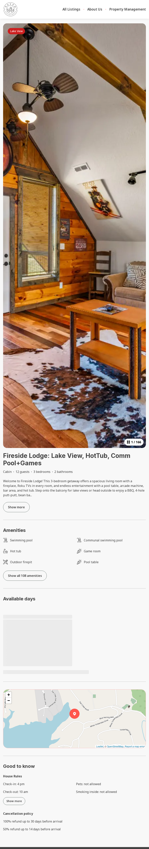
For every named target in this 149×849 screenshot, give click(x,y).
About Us (94, 9)
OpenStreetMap (115, 746)
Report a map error (135, 746)
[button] (79, 724)
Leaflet (99, 746)
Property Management (127, 9)
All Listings (71, 9)
